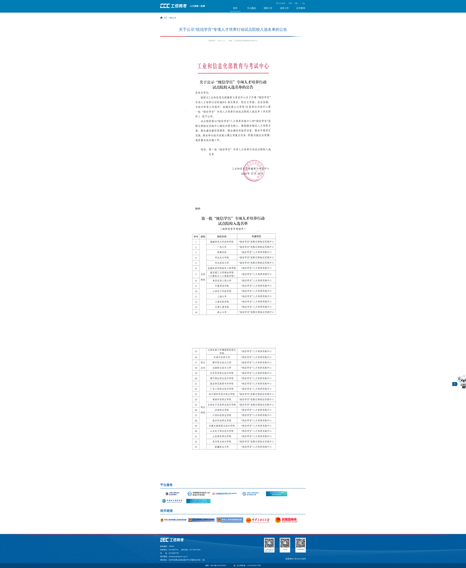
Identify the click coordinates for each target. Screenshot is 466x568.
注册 (296, 3)
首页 (235, 8)
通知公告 (172, 18)
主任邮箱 (282, 3)
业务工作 (284, 8)
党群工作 (268, 8)
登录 (290, 3)
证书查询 (300, 8)
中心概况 (251, 8)
